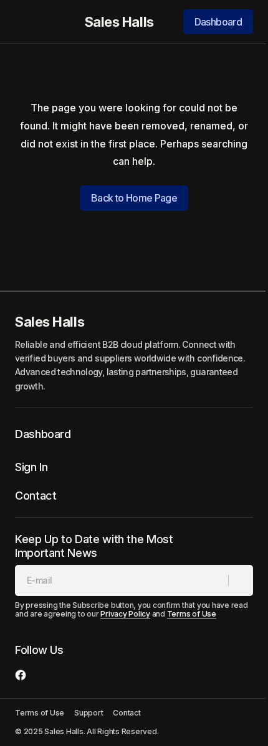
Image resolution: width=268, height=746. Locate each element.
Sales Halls (119, 22)
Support (88, 712)
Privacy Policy (125, 613)
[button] (21, 22)
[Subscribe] (240, 580)
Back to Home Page (134, 198)
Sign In (31, 466)
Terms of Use (191, 613)
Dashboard (218, 22)
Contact (35, 495)
